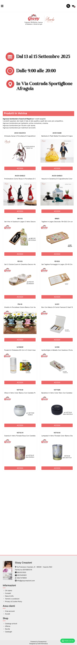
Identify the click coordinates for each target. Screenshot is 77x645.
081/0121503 (21, 572)
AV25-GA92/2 (20, 176)
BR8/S (57, 219)
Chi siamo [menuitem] (8, 590)
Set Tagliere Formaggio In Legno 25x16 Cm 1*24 (58, 264)
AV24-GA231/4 (20, 133)
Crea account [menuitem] (10, 611)
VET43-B (57, 433)
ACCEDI (20, 168)
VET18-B (20, 390)
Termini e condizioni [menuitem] (12, 599)
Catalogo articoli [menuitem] (11, 624)
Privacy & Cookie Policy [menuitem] (13, 601)
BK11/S (20, 219)
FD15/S (57, 261)
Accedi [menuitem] (7, 614)
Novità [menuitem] (7, 629)
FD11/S (19, 261)
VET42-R (20, 433)
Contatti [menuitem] (8, 593)
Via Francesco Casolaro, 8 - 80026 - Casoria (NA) (34, 567)
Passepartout (42, 641)
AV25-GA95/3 (57, 176)
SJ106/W (20, 347)
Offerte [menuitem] (7, 626)
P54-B (20, 304)
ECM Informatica (43, 643)
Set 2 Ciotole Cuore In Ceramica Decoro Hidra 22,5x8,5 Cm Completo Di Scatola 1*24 (35, 264)
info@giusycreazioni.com (26, 581)
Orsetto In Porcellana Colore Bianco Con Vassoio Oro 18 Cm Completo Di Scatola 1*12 (35, 307)
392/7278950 (22, 578)
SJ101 (57, 304)
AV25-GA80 (57, 133)
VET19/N (57, 390)
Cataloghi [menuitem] (8, 632)
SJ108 (57, 347)
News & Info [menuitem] (9, 596)
